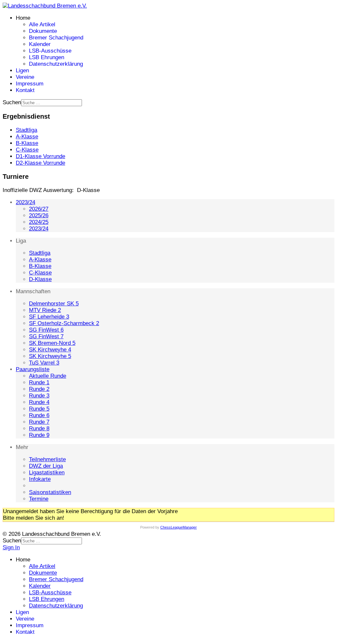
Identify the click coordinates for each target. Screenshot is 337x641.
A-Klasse (40, 259)
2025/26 (38, 215)
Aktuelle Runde (47, 376)
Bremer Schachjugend (56, 38)
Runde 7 (39, 422)
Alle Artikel (42, 24)
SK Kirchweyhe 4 (50, 349)
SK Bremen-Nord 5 (52, 343)
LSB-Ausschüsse (50, 51)
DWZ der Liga (46, 466)
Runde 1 (39, 382)
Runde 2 (39, 389)
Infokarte (40, 479)
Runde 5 (39, 409)
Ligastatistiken (47, 472)
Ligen (22, 70)
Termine (38, 499)
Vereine (25, 77)
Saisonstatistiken (50, 492)
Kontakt (25, 90)
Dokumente (43, 31)
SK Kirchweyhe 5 (50, 356)
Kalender (40, 44)
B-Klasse (40, 266)
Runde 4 (39, 402)
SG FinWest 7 (46, 336)
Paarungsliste (32, 369)
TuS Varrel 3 (44, 363)
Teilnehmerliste (47, 459)
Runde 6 (39, 415)
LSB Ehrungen (46, 57)
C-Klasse (40, 273)
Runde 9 (39, 435)
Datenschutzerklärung (56, 64)
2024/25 (38, 222)
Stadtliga (39, 253)
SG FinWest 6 (46, 330)
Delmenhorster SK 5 (54, 303)
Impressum (29, 84)
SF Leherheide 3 (49, 317)
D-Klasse (40, 279)
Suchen (12, 102)
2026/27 (38, 209)
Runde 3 (39, 395)
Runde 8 (39, 428)
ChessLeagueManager (178, 527)
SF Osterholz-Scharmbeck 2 (64, 323)
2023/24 (25, 202)
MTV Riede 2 (45, 310)
